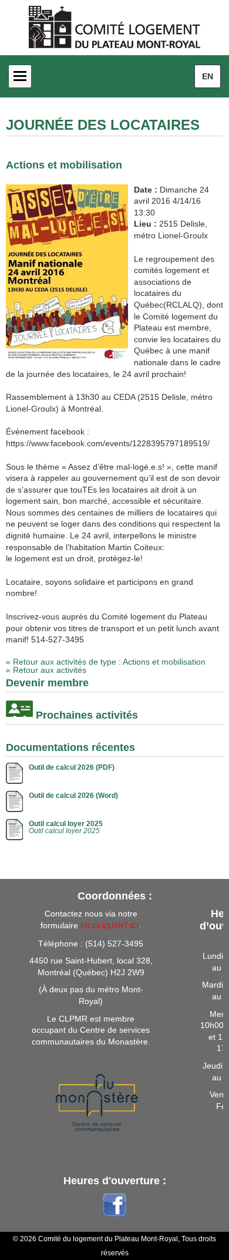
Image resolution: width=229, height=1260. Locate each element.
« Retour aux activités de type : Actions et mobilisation (106, 661)
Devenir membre (47, 683)
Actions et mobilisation (64, 165)
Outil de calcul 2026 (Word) (73, 795)
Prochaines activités (87, 715)
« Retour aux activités (46, 670)
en (207, 76)
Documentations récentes (70, 747)
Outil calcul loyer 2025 (66, 824)
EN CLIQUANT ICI (109, 926)
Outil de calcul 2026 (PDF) (71, 767)
